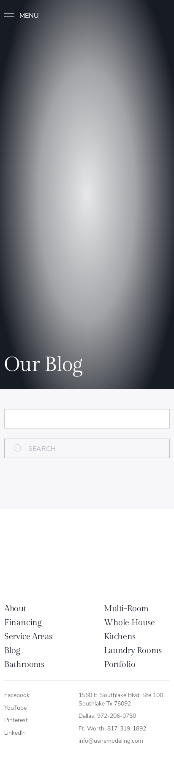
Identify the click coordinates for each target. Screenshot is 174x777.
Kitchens (120, 636)
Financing (22, 623)
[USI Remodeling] (40, 558)
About (15, 609)
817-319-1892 (126, 728)
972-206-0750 (116, 715)
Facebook (17, 695)
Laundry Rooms (133, 650)
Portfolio (119, 664)
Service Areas (28, 636)
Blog (12, 650)
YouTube (15, 707)
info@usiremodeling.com (111, 740)
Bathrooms (24, 664)
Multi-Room (126, 609)
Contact (153, 15)
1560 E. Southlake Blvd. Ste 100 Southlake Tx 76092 (122, 699)
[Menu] (25, 15)
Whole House (129, 623)
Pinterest (16, 720)
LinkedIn (15, 732)
